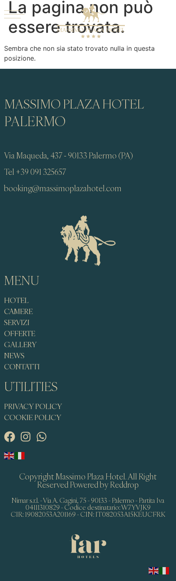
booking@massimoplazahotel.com (63, 188)
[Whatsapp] (41, 436)
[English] (9, 455)
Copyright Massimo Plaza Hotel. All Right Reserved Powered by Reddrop (88, 480)
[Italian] (20, 455)
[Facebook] (9, 436)
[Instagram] (25, 436)
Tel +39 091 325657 (35, 171)
